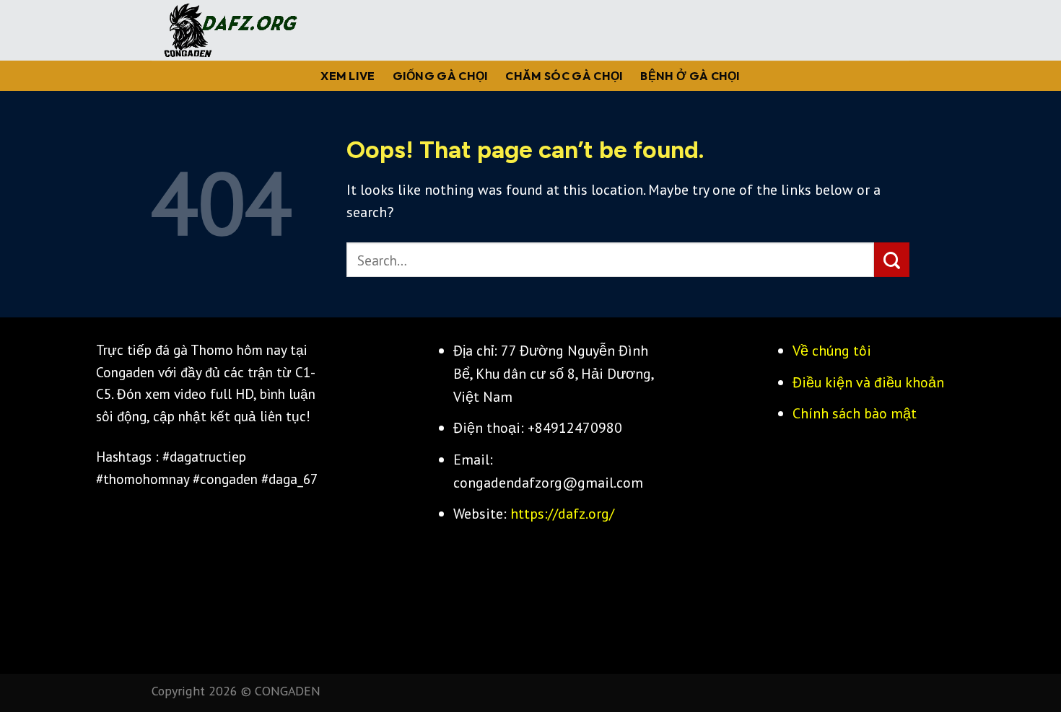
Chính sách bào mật (855, 413)
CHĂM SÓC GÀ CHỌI (564, 76)
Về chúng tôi (832, 350)
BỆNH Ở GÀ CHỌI (690, 76)
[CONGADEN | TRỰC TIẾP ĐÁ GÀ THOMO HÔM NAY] (225, 30)
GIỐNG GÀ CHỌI (441, 76)
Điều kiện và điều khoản (868, 382)
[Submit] (891, 259)
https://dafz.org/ (562, 513)
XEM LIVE (347, 76)
